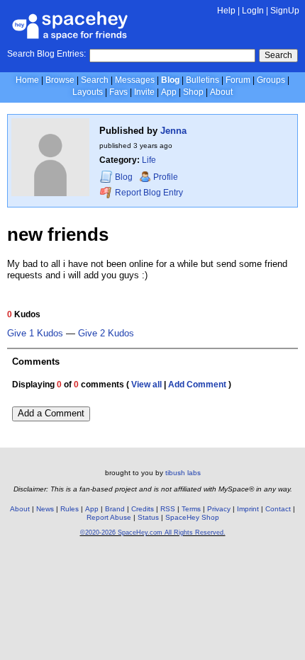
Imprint (248, 509)
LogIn (253, 11)
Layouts (87, 92)
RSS (167, 509)
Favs (118, 92)
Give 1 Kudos (35, 333)
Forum (238, 80)
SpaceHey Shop (192, 517)
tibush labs (183, 473)
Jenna (173, 130)
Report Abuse (109, 517)
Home (27, 80)
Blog (170, 80)
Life (149, 160)
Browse (59, 80)
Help (226, 11)
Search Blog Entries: (46, 54)
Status (148, 517)
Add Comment (197, 384)
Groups (271, 80)
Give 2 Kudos (106, 333)
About (221, 92)
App (169, 92)
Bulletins (202, 80)
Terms (191, 509)
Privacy (219, 509)
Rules (69, 509)
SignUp (284, 11)
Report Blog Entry (148, 193)
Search (278, 55)
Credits (142, 509)
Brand (115, 509)
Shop (193, 92)
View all (146, 384)
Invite (144, 92)
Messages (135, 80)
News (45, 509)
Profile (165, 177)
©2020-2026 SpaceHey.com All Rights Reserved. (153, 532)
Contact (278, 509)
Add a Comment (51, 413)
